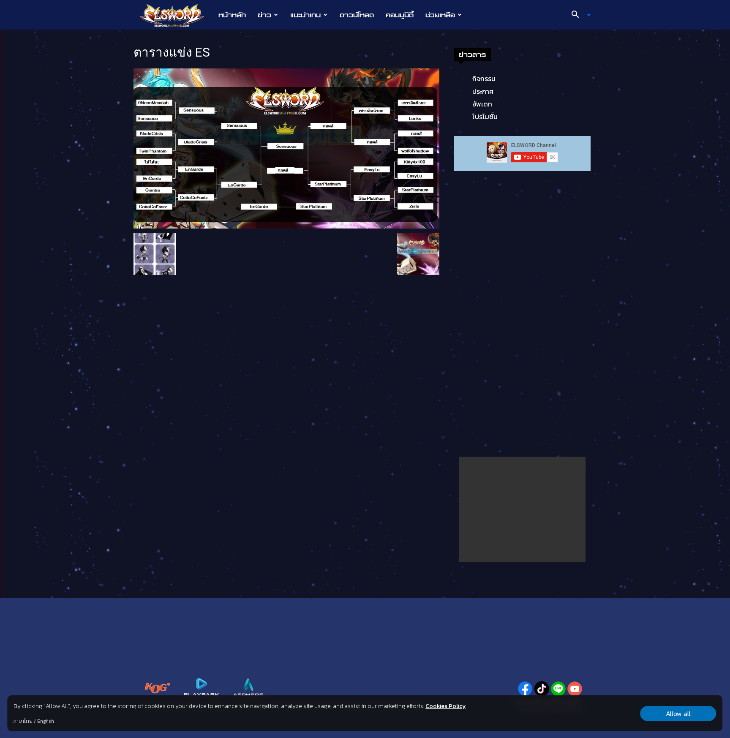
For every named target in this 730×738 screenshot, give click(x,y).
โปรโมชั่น (485, 117)
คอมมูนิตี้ (400, 14)
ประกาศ (482, 91)
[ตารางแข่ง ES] (286, 148)
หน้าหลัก (232, 14)
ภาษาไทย (23, 721)
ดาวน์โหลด (357, 14)
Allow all (678, 713)
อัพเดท (482, 104)
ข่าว (264, 14)
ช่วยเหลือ (440, 14)
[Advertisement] (522, 509)
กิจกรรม (484, 79)
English (45, 721)
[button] (578, 15)
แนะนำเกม (305, 14)
